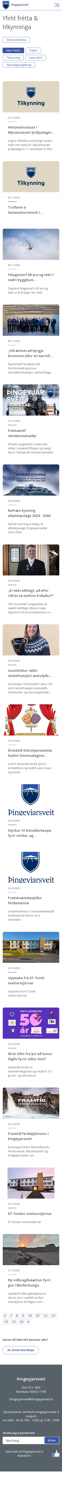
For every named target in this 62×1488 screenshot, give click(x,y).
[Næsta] (28, 1322)
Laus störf (35, 58)
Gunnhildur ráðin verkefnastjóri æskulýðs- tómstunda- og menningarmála (29, 673)
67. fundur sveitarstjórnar (30, 1213)
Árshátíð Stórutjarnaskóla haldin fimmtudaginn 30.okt (30, 753)
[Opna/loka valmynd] (57, 5)
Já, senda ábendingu (20, 1350)
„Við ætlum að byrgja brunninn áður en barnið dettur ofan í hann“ (29, 353)
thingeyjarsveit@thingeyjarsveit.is (31, 1399)
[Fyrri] (5, 1316)
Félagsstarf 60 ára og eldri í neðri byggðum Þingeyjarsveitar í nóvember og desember (31, 277)
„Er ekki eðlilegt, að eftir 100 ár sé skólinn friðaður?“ (31, 593)
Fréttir (33, 50)
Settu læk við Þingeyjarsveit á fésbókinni (24, 1454)
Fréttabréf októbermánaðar (22, 433)
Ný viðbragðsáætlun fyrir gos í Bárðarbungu (29, 1283)
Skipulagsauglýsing (18, 65)
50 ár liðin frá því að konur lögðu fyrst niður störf (30, 1056)
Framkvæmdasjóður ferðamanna (25, 900)
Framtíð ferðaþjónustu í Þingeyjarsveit (28, 1136)
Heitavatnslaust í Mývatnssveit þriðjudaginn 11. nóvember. (31, 130)
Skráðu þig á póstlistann (19, 1433)
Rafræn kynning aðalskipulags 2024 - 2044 (29, 513)
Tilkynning (13, 58)
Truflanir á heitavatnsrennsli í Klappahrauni (24, 210)
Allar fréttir (13, 50)
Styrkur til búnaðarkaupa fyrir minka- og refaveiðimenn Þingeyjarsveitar (29, 833)
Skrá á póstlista (16, 40)
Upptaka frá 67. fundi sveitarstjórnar (26, 980)
